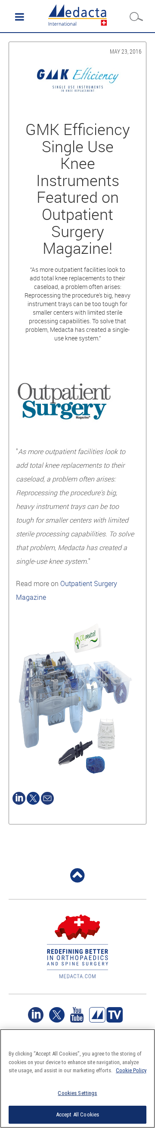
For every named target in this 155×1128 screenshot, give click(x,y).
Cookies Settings (77, 1093)
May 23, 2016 (126, 51)
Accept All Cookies (77, 1114)
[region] (77, 1078)
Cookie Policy (131, 1070)
